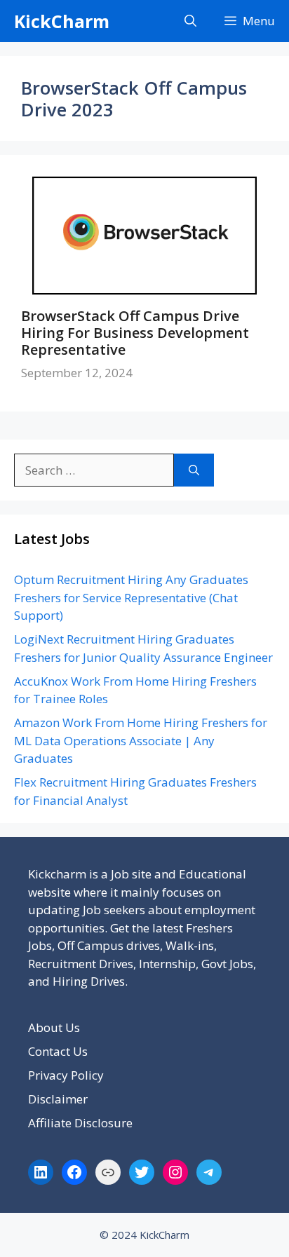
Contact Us (58, 1051)
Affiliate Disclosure (80, 1123)
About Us (54, 1027)
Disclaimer (58, 1099)
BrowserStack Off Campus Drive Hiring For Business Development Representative (135, 332)
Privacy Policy (66, 1075)
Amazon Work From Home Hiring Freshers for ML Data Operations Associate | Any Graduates (140, 740)
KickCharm (61, 21)
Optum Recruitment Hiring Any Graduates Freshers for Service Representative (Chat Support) (131, 597)
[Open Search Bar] (190, 21)
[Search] (194, 470)
